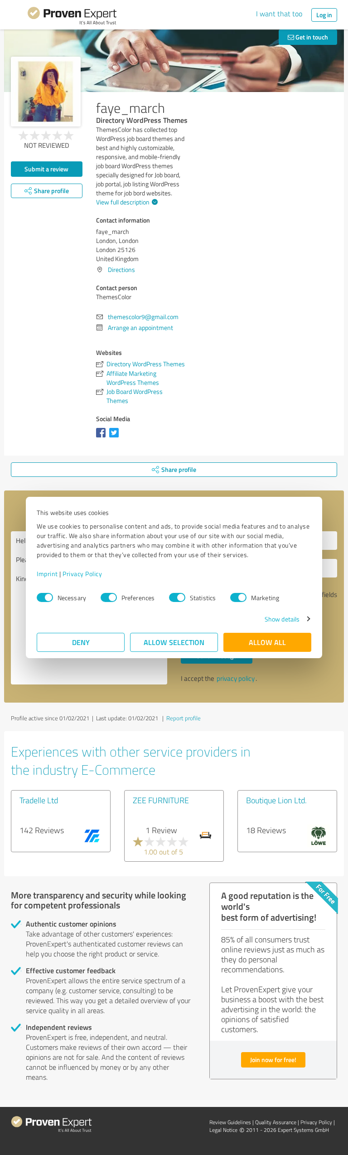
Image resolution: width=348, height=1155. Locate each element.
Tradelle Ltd (38, 800)
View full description (123, 202)
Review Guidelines (230, 1122)
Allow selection (174, 642)
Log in (324, 14)
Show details (282, 619)
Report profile (183, 718)
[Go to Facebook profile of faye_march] (102, 437)
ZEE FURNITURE (161, 800)
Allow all (267, 642)
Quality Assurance (275, 1122)
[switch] (109, 597)
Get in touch (311, 37)
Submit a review (46, 169)
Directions (121, 269)
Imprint (47, 573)
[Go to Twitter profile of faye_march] (115, 437)
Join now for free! (273, 1059)
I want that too (279, 14)
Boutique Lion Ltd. (276, 800)
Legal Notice (223, 1130)
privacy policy (236, 678)
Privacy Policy (82, 573)
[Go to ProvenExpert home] (72, 17)
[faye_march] (46, 92)
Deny (81, 642)
